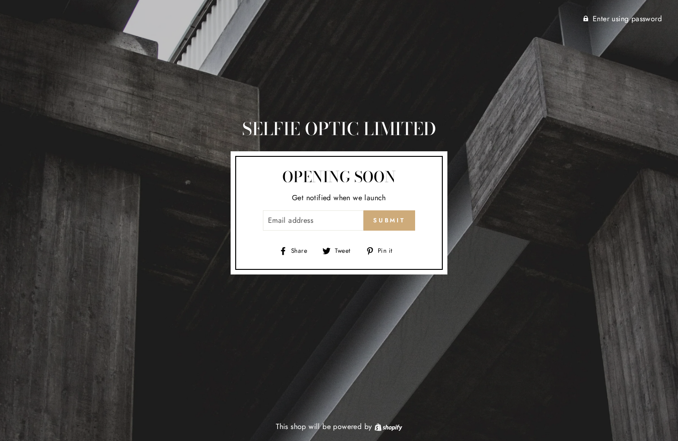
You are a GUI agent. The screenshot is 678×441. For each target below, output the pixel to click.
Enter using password (627, 18)
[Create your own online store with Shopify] (388, 426)
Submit (389, 220)
